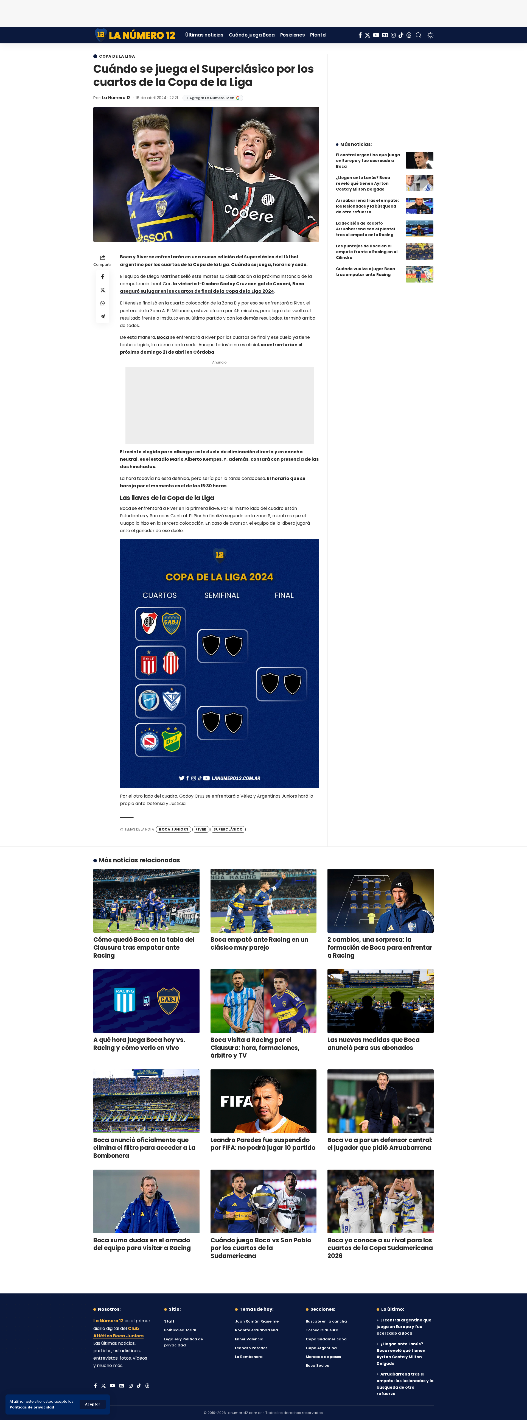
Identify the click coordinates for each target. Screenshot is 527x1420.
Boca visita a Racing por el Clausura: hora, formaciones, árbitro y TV (255, 1048)
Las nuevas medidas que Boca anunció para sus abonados (373, 1044)
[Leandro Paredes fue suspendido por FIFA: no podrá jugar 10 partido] (264, 1101)
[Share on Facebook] (102, 277)
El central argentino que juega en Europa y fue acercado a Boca (368, 160)
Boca (163, 337)
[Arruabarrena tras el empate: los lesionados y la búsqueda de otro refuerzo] (419, 206)
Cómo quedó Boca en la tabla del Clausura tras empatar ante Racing (143, 947)
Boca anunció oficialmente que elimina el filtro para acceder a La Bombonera (144, 1148)
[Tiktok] (401, 35)
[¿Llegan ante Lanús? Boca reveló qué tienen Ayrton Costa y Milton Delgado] (419, 183)
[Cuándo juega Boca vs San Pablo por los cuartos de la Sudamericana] (264, 1201)
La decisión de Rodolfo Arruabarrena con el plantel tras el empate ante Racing (365, 228)
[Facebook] (360, 35)
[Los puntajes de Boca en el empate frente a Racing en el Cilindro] (419, 251)
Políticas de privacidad (32, 1407)
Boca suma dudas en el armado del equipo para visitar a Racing (142, 1244)
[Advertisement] (263, 12)
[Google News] (385, 35)
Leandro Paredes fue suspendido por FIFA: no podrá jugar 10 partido (263, 1144)
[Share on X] (102, 290)
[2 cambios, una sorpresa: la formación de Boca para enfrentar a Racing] (380, 901)
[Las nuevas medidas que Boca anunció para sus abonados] (380, 1001)
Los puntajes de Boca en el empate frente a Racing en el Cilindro (366, 251)
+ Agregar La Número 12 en (210, 97)
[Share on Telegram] (102, 316)
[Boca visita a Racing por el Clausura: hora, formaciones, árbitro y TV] (264, 1001)
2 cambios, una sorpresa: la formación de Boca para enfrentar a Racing (379, 947)
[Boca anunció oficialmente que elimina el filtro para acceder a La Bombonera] (146, 1101)
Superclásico (228, 829)
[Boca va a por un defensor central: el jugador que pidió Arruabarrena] (380, 1101)
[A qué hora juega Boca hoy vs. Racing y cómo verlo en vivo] (146, 1001)
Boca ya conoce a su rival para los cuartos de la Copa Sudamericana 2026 (380, 1248)
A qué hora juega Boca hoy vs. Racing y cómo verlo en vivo (139, 1044)
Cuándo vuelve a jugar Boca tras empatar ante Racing (365, 271)
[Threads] (409, 35)
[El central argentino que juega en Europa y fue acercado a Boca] (419, 160)
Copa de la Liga (117, 56)
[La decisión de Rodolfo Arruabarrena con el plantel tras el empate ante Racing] (419, 228)
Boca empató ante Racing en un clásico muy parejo (259, 943)
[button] (93, 1404)
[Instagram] (393, 35)
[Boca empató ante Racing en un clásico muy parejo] (264, 901)
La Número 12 (116, 97)
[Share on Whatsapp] (102, 303)
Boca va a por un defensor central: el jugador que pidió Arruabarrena (380, 1144)
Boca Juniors (173, 829)
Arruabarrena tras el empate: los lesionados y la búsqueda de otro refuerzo (367, 206)
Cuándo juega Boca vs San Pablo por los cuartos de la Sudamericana (261, 1248)
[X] (367, 35)
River (200, 829)
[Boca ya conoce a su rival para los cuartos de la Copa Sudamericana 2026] (380, 1201)
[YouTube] (376, 35)
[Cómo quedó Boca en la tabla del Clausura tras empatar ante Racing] (146, 901)
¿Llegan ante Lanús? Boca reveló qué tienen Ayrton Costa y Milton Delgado (363, 183)
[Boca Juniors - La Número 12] (135, 35)
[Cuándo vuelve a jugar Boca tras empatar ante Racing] (419, 274)
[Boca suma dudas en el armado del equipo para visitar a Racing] (146, 1201)
